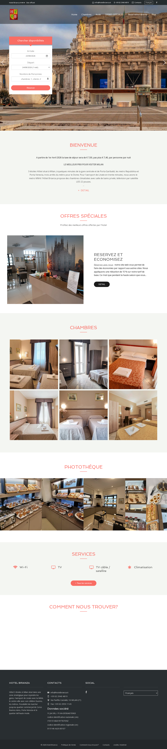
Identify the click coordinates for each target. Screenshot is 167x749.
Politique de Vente (68, 745)
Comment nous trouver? (89, 745)
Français (149, 2)
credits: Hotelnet (120, 745)
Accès (98, 14)
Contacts (106, 745)
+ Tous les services (83, 583)
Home (74, 14)
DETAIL (102, 284)
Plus (154, 14)
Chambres (86, 14)
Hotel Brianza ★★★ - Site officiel (22, 2)
